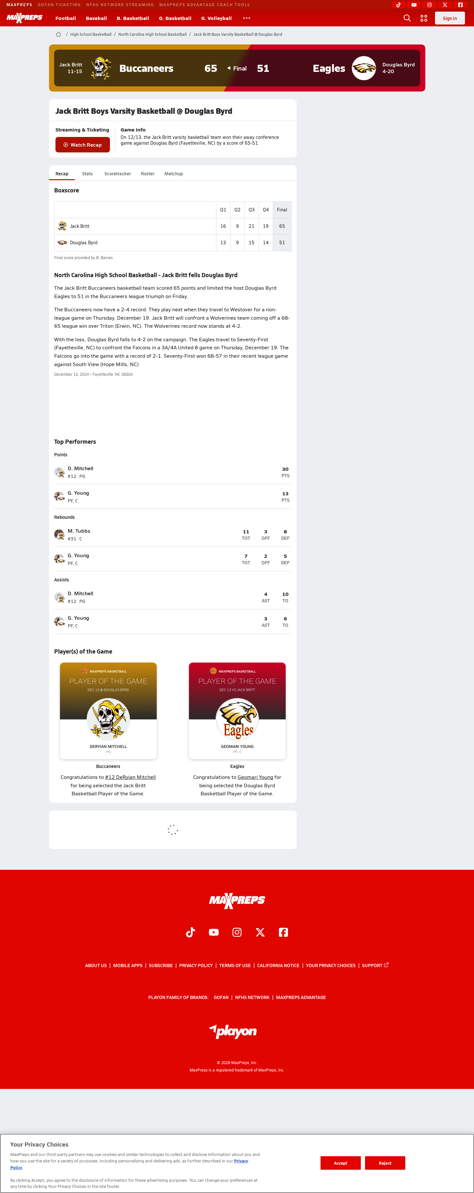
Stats (87, 173)
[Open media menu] (424, 18)
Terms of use (235, 965)
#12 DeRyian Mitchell (130, 776)
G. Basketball (175, 18)
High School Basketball (91, 34)
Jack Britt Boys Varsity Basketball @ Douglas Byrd (237, 34)
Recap (61, 173)
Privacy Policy (196, 965)
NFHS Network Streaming (120, 4)
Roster (147, 173)
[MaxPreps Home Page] (58, 34)
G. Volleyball (216, 18)
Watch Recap (86, 144)
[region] (237, 1163)
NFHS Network (252, 997)
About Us (96, 965)
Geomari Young (255, 776)
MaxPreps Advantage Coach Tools (204, 4)
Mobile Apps (128, 965)
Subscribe (161, 965)
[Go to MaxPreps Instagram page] (237, 933)
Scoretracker (117, 173)
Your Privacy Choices (331, 965)
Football (65, 18)
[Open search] (407, 18)
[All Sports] (246, 18)
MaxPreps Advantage (301, 997)
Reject (385, 1163)
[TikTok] (398, 4)
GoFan (221, 997)
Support (372, 965)
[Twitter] (445, 4)
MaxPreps (19, 4)
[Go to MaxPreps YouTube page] (214, 933)
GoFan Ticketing (59, 4)
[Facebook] (460, 4)
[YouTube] (414, 4)
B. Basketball (133, 18)
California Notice (278, 965)
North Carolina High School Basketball (152, 34)
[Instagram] (429, 4)
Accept (341, 1163)
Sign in (450, 18)
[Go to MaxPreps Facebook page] (283, 933)
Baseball (96, 18)
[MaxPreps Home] (24, 18)
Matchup (173, 173)
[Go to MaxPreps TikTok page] (190, 933)
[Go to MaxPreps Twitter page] (260, 933)
